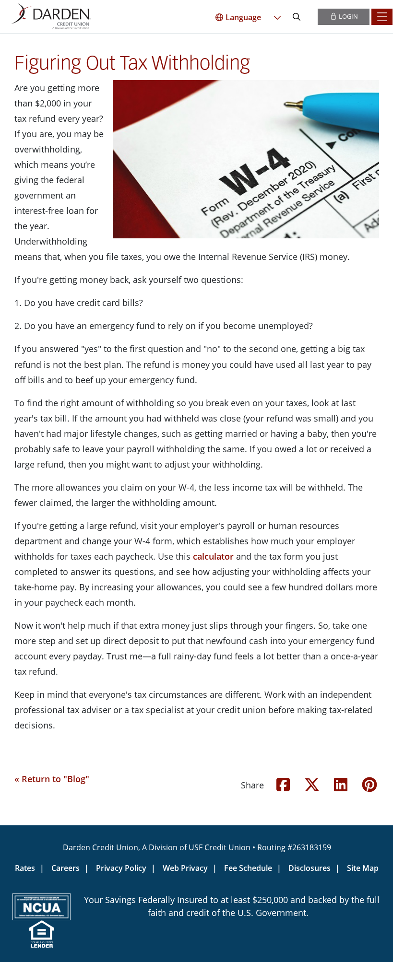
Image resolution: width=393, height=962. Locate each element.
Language (243, 17)
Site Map (363, 868)
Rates (25, 868)
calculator (213, 556)
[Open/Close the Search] (296, 17)
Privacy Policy (121, 868)
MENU (382, 17)
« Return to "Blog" (51, 779)
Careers (65, 868)
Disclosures (309, 868)
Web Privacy (185, 868)
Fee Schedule (248, 868)
